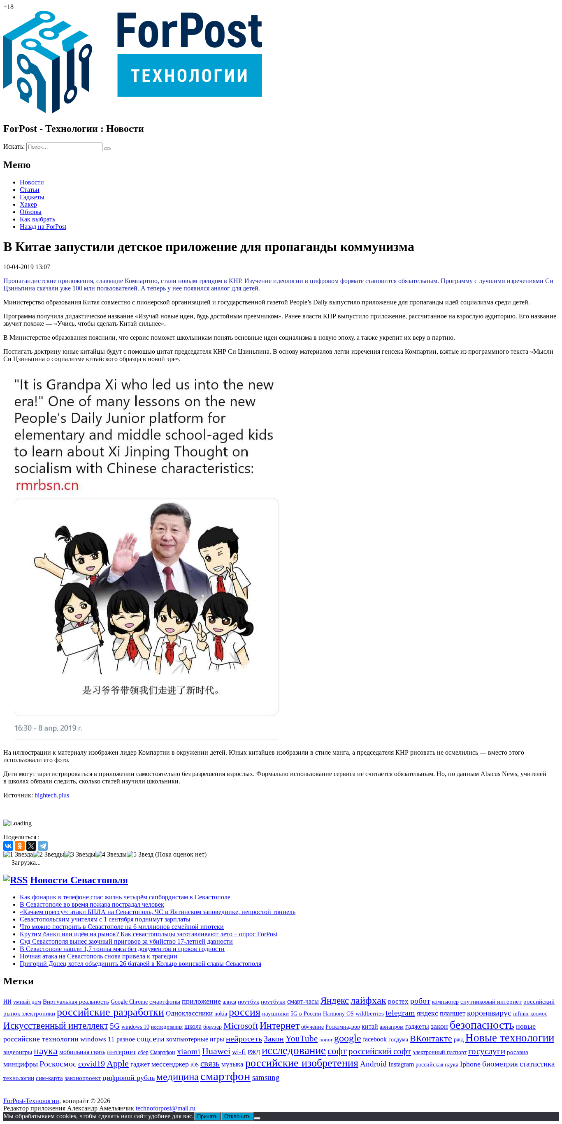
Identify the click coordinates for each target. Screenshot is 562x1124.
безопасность (482, 1024)
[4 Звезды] (111, 854)
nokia (220, 1014)
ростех (398, 1001)
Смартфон (162, 1052)
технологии (18, 1078)
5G (115, 1026)
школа (193, 1026)
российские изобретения (301, 1063)
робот (420, 1000)
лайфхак (368, 1000)
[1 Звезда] (18, 854)
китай (370, 1026)
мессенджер (170, 1064)
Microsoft (240, 1026)
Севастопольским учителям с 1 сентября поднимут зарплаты (105, 919)
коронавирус (489, 1012)
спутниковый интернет (491, 1001)
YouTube (302, 1038)
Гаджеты (32, 196)
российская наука (437, 1065)
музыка (232, 1064)
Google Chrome (129, 1001)
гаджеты (417, 1026)
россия (244, 1012)
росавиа (517, 1052)
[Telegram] (43, 846)
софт (337, 1051)
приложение (201, 1001)
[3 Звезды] (79, 854)
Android (373, 1064)
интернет (121, 1052)
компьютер (445, 1002)
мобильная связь (82, 1052)
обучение (312, 1027)
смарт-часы (303, 1001)
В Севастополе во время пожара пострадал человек (92, 904)
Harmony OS (338, 1013)
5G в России (305, 1014)
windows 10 (135, 1027)
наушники (275, 1013)
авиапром (392, 1027)
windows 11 (97, 1039)
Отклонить (237, 1116)
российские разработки (110, 1012)
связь (210, 1063)
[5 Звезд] (140, 854)
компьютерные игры (195, 1039)
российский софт (379, 1051)
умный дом (27, 1002)
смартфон (225, 1076)
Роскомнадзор (342, 1027)
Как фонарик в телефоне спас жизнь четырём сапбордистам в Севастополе (125, 897)
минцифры (20, 1064)
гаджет (140, 1064)
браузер (212, 1027)
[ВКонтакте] (8, 846)
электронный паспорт (440, 1052)
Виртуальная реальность (76, 1001)
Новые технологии (509, 1038)
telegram (400, 1012)
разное (125, 1039)
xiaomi (188, 1051)
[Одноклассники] (20, 846)
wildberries (369, 1013)
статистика (537, 1064)
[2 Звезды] (48, 854)
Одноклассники (189, 1013)
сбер (143, 1052)
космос (538, 1014)
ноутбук (248, 1001)
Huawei (216, 1051)
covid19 (91, 1063)
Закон (274, 1038)
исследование (294, 1050)
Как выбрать (37, 219)
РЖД (254, 1051)
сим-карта (49, 1078)
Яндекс (334, 1000)
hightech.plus (52, 795)
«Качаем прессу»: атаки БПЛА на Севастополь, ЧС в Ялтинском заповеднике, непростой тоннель (157, 911)
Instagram (401, 1064)
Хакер (28, 204)
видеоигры (17, 1052)
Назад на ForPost (43, 226)
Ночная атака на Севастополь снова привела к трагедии (98, 956)
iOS (194, 1065)
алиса (229, 1002)
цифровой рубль (128, 1077)
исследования (167, 1027)
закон (439, 1026)
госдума (398, 1039)
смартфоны (164, 1001)
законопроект (83, 1078)
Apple (118, 1063)
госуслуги (486, 1051)
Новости (32, 182)
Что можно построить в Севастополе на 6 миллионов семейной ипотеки (122, 926)
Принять (207, 1116)
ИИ (7, 1001)
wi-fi (239, 1052)
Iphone (470, 1064)
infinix (521, 1014)
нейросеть (244, 1038)
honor (325, 1039)
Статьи (29, 189)
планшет (452, 1013)
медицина (177, 1076)
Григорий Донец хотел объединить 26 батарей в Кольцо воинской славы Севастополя (140, 963)
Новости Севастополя (79, 880)
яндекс (427, 1013)
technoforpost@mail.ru (165, 1108)
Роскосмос (58, 1063)
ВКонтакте (431, 1038)
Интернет (280, 1025)
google (347, 1038)
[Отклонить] (257, 1118)
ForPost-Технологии (31, 1100)
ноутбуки (273, 1001)
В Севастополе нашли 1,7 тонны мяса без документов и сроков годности (122, 948)
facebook (375, 1039)
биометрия (500, 1064)
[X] (31, 846)
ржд (459, 1039)
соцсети (151, 1038)
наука (46, 1051)
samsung (266, 1077)
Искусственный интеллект (55, 1025)
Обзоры (31, 211)
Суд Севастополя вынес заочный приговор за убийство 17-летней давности (126, 941)
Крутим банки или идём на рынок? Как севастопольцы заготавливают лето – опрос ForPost (148, 934)
